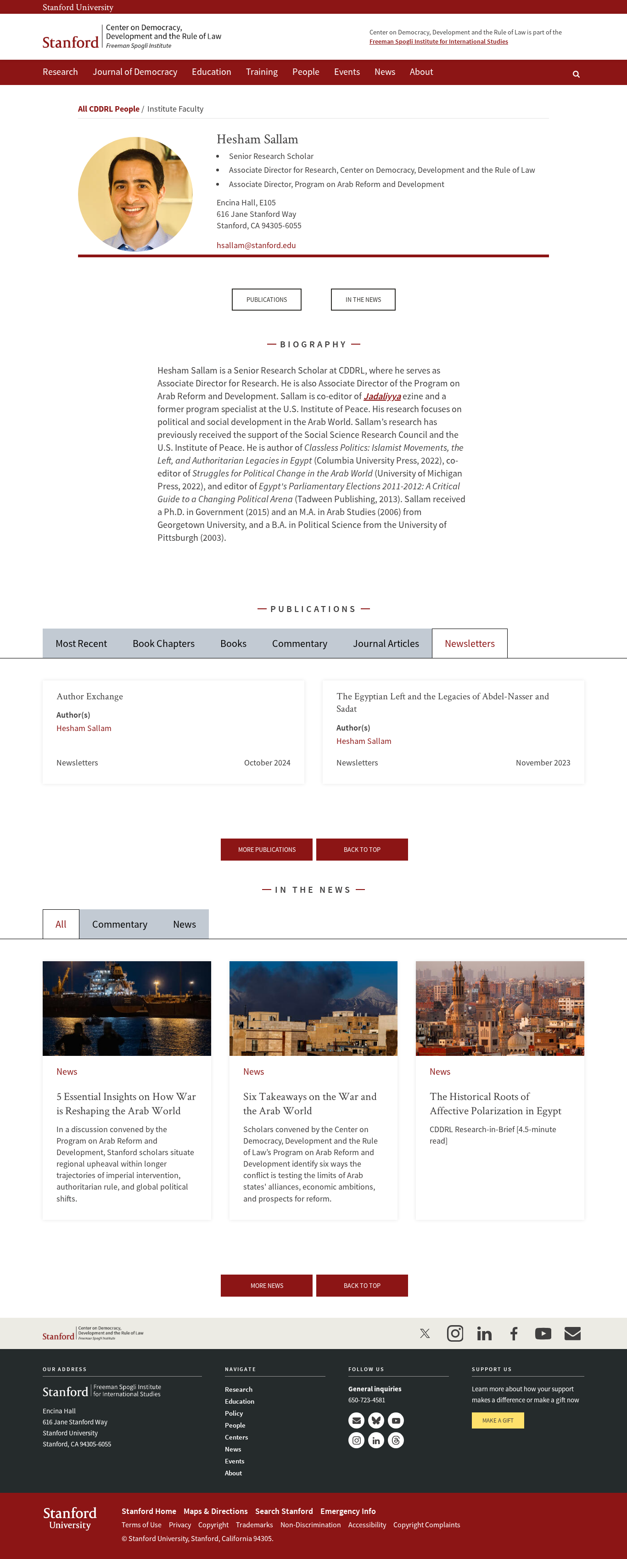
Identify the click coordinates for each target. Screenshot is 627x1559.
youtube (543, 1333)
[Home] (132, 37)
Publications (266, 299)
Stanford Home (149, 1511)
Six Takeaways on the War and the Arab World (314, 1090)
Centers (236, 1437)
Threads (396, 1440)
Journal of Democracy (135, 71)
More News (267, 1285)
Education (211, 71)
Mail (356, 1420)
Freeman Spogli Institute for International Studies (438, 41)
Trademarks (254, 1524)
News (385, 71)
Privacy (180, 1524)
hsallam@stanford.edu (256, 245)
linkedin (484, 1333)
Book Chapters (164, 643)
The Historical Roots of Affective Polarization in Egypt (500, 1090)
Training (262, 71)
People (305, 71)
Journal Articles (386, 643)
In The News (363, 299)
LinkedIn (376, 1440)
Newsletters (470, 643)
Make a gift (498, 1420)
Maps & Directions (216, 1511)
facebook (513, 1333)
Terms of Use (142, 1524)
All (61, 924)
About (421, 71)
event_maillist (572, 1333)
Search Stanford (284, 1511)
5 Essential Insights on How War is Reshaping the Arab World (127, 1090)
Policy (234, 1413)
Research (60, 71)
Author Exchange (173, 732)
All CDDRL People (109, 108)
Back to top (362, 849)
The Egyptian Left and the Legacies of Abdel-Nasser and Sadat (453, 732)
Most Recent (81, 643)
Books (233, 643)
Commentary (299, 643)
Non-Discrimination (310, 1524)
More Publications (267, 849)
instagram (455, 1333)
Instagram (356, 1440)
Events (347, 71)
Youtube (396, 1420)
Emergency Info (348, 1511)
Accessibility (367, 1524)
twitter (425, 1333)
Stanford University (78, 7)
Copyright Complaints (426, 1524)
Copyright (213, 1524)
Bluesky (376, 1420)
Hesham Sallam (84, 728)
